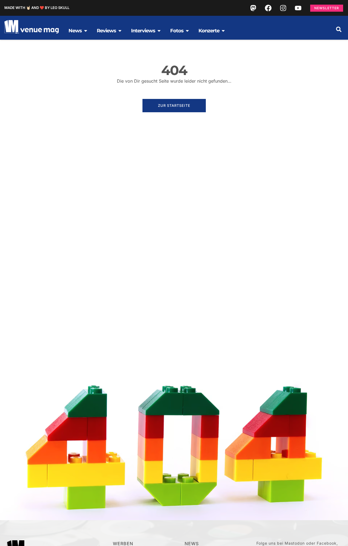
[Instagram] (283, 8)
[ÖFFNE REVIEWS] (119, 30)
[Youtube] (298, 8)
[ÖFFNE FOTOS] (187, 30)
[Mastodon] (253, 8)
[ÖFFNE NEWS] (85, 30)
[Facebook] (268, 8)
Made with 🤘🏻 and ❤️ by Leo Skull (36, 7)
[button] (339, 29)
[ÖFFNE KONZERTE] (223, 30)
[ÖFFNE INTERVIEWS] (159, 30)
